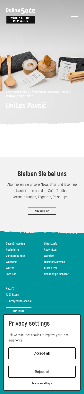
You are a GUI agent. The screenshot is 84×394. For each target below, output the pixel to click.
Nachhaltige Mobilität (56, 274)
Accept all (42, 353)
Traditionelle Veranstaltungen (49, 92)
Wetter (10, 268)
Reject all (42, 371)
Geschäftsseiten (15, 243)
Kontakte (19, 311)
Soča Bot (11, 274)
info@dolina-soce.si (20, 301)
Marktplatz (26, 96)
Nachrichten (13, 249)
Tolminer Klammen (54, 262)
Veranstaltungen (16, 255)
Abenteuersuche (16, 92)
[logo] (20, 11)
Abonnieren (42, 211)
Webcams (11, 262)
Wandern (49, 255)
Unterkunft (50, 243)
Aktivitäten (50, 249)
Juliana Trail (50, 268)
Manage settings (42, 383)
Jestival (11, 96)
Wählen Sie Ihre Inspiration (20, 19)
